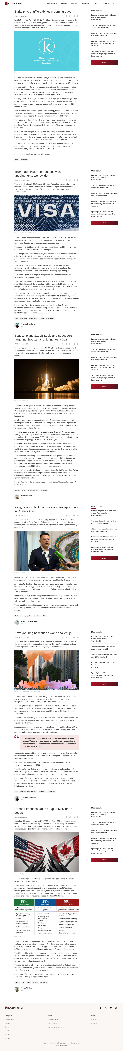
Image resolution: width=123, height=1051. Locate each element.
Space (24, 490)
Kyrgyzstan (48, 520)
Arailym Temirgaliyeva (29, 621)
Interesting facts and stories (28, 791)
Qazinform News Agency (59, 525)
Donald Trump (50, 184)
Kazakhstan (9, 1019)
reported (44, 305)
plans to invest (40, 348)
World (7, 1035)
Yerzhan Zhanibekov (28, 324)
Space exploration (33, 490)
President (64, 4)
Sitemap (93, 1019)
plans (36, 706)
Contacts (94, 1023)
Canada (17, 821)
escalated (18, 977)
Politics (42, 318)
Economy (85, 4)
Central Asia (18, 616)
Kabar (21, 527)
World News (24, 159)
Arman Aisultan (26, 495)
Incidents (8, 1038)
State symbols (52, 1023)
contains (24, 879)
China (44, 616)
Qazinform (58, 189)
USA (16, 318)
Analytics (96, 4)
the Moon (45, 452)
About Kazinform (53, 1019)
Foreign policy (50, 318)
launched (63, 482)
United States (27, 824)
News (16, 159)
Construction (51, 791)
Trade (28, 982)
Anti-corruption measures (56, 1027)
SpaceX (17, 348)
